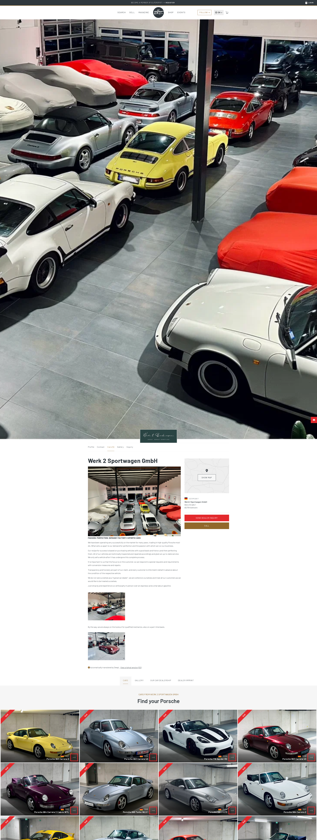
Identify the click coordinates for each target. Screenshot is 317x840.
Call (206, 526)
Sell (132, 12)
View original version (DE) (131, 667)
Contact (100, 447)
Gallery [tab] (139, 680)
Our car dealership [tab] (160, 680)
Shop (171, 12)
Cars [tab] (125, 680)
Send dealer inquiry (207, 518)
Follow (203, 12)
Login (311, 3)
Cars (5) (110, 447)
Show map (207, 477)
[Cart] (227, 12)
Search (122, 12)
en (219, 12)
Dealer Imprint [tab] (186, 680)
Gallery (120, 447)
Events (181, 12)
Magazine (144, 12)
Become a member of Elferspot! (153, 3)
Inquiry (130, 447)
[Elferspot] (158, 12)
